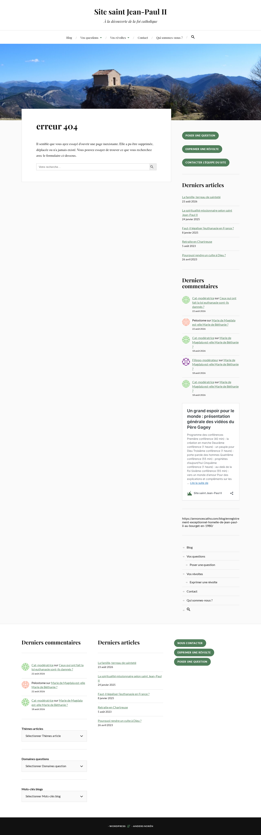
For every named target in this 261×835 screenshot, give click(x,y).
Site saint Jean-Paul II (130, 11)
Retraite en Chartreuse (197, 241)
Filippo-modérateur (205, 360)
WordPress (117, 826)
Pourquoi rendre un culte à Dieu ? (204, 255)
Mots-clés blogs (32, 789)
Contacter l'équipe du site (206, 162)
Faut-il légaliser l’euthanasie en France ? (208, 228)
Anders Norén (143, 826)
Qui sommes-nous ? (169, 38)
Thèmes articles (32, 728)
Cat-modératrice (203, 298)
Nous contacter (190, 643)
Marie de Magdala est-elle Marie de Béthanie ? (215, 342)
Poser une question (200, 135)
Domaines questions (35, 759)
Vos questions (89, 38)
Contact (143, 38)
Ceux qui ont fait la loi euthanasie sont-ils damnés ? (214, 302)
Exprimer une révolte (202, 149)
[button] (193, 37)
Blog (69, 38)
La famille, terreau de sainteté (201, 197)
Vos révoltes (118, 38)
